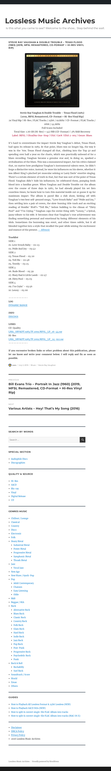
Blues (33, 365)
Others (14, 686)
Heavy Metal (17, 541)
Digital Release (18, 496)
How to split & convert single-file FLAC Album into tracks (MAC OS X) (45, 716)
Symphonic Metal (22, 556)
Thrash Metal (20, 560)
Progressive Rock (22, 652)
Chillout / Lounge (19, 518)
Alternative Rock (22, 610)
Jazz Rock (18, 640)
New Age (15, 571)
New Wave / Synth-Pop (22, 575)
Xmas (14, 682)
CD (12, 500)
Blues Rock (19, 613)
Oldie (16, 594)
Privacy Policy (18, 735)
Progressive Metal (22, 552)
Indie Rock (19, 636)
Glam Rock (19, 629)
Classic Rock (20, 617)
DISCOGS (13, 316)
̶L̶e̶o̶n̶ (14, 365)
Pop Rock (18, 644)
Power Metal (20, 549)
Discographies (18, 462)
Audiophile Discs (19, 459)
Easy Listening (21, 590)
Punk (16, 659)
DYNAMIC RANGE (18, 305)
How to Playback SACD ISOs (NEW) (28, 708)
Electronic (16, 533)
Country (15, 526)
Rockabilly (19, 667)
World (14, 678)
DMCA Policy (17, 731)
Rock (13, 606)
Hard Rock (19, 632)
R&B (13, 598)
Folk (13, 537)
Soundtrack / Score (20, 674)
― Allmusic (44, 229)
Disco (14, 530)
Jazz (13, 564)
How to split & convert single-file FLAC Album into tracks (39, 712)
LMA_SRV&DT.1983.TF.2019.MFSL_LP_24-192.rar (36, 339)
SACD (14, 485)
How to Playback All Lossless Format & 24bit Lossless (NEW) (41, 704)
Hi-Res (14, 481)
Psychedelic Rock (22, 655)
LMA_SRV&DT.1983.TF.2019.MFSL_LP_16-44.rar (35, 331)
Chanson (18, 587)
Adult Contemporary (24, 583)
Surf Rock (18, 671)
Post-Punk (19, 648)
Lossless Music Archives (50, 20)
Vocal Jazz (19, 568)
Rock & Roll (16, 663)
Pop (13, 579)
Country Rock (20, 621)
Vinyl (13, 492)
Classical (15, 522)
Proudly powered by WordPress (45, 761)
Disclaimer (16, 727)
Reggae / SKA (17, 602)
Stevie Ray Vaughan (47, 365)
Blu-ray (15, 488)
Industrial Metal (22, 545)
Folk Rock (18, 625)
